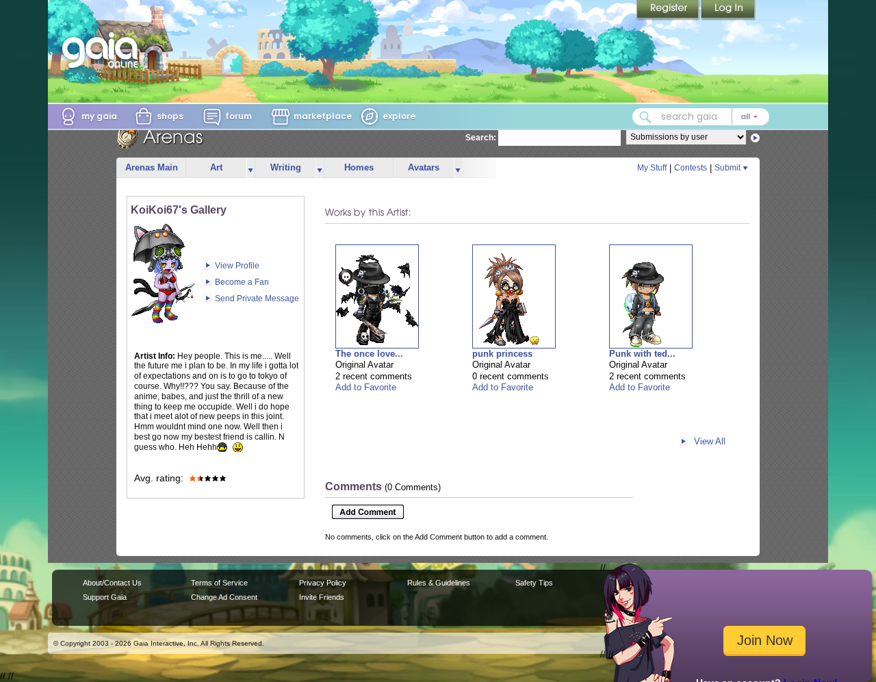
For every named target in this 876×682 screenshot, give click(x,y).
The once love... (369, 354)
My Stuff (652, 168)
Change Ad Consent (224, 597)
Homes (359, 167)
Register (668, 10)
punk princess (502, 354)
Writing (285, 167)
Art (216, 167)
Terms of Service (219, 583)
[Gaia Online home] (103, 50)
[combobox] (700, 116)
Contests (690, 168)
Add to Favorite (365, 387)
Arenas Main (151, 167)
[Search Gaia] (645, 117)
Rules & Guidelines (438, 583)
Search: (480, 137)
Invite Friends (321, 597)
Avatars (423, 167)
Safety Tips (534, 583)
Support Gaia (105, 597)
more (250, 168)
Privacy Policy (322, 583)
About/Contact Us (112, 583)
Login (728, 10)
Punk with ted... (642, 354)
